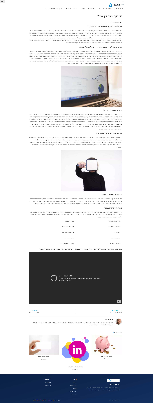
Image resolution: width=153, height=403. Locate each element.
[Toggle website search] (45, 8)
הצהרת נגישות (48, 385)
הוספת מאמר (73, 394)
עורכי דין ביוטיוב (73, 391)
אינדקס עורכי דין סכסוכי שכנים (75, 367)
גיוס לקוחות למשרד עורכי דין (67, 243)
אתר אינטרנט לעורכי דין (68, 226)
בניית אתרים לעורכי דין (68, 232)
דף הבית (74, 382)
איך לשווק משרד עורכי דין (114, 221)
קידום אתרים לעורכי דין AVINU (39, 400)
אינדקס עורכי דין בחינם (114, 226)
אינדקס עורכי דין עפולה (116, 22)
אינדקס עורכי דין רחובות (44, 357)
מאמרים (74, 388)
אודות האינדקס (73, 385)
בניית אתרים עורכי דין (115, 238)
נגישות (2, 1)
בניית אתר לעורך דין (69, 238)
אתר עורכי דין (117, 232)
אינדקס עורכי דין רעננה (106, 356)
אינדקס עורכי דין (69, 221)
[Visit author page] (118, 321)
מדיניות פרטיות (47, 382)
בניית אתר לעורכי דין (115, 243)
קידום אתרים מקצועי (96, 30)
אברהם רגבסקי (109, 320)
